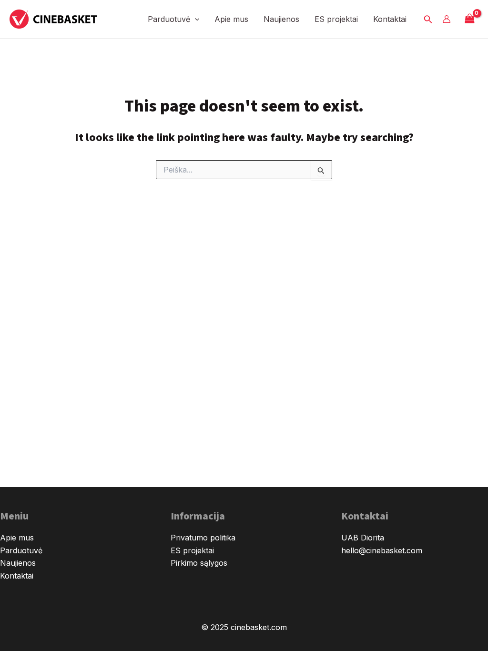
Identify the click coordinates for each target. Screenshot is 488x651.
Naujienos (281, 19)
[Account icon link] (446, 19)
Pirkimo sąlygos (199, 563)
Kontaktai (390, 19)
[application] (195, 19)
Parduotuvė (169, 19)
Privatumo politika (203, 537)
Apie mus (231, 19)
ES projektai (336, 19)
